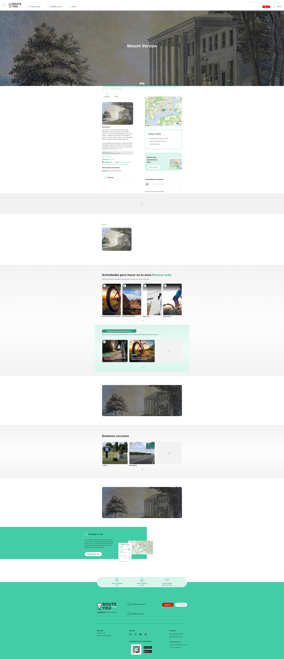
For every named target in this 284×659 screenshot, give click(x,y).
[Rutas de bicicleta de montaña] (111, 299)
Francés (109, 164)
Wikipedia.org (108, 152)
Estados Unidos (113, 89)
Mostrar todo (161, 275)
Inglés (113, 164)
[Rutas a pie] (152, 299)
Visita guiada (251, 2)
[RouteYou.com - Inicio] (15, 5)
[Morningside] (142, 453)
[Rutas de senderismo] (132, 299)
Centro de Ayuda (175, 647)
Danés (104, 164)
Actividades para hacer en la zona (158, 138)
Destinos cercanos (154, 144)
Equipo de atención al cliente (179, 644)
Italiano (118, 164)
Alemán (123, 162)
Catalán (128, 162)
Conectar (181, 605)
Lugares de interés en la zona (157, 141)
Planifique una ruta (138, 604)
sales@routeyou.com (177, 637)
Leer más (120, 149)
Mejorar (266, 7)
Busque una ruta (137, 614)
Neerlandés (125, 164)
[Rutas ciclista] (172, 299)
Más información (106, 156)
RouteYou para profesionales (264, 2)
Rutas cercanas (153, 167)
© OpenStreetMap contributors (175, 125)
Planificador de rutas (93, 554)
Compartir (107, 96)
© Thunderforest (167, 125)
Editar (116, 96)
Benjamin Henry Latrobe (8, 83)
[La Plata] (115, 453)
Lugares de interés (105, 89)
